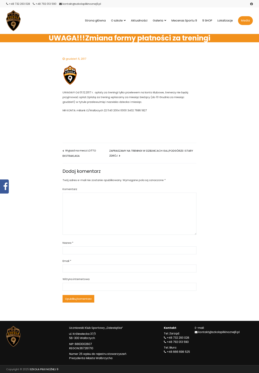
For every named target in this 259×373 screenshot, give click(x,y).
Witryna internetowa (76, 279)
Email (67, 261)
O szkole (117, 20)
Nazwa (68, 243)
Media (245, 20)
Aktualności (139, 20)
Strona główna (95, 20)
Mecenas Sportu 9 (184, 20)
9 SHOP (207, 20)
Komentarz (70, 189)
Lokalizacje (225, 20)
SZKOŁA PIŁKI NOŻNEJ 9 (44, 369)
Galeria (158, 20)
